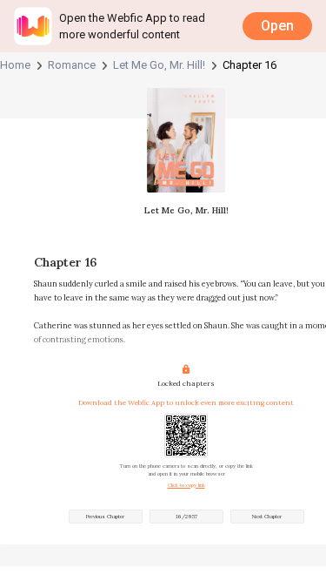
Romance (72, 65)
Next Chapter (267, 516)
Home (15, 65)
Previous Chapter (105, 516)
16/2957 (186, 516)
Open (277, 25)
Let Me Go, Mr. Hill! (159, 65)
